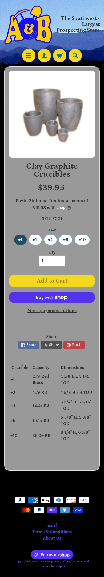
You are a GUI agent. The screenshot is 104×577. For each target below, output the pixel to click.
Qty (52, 252)
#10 (84, 241)
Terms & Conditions (52, 531)
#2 (37, 241)
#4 (52, 241)
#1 (22, 241)
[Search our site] (75, 55)
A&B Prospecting (50, 561)
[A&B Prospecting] (28, 24)
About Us (52, 538)
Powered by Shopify (52, 566)
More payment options (52, 310)
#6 (67, 241)
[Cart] (59, 55)
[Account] (44, 55)
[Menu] (28, 55)
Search (52, 525)
